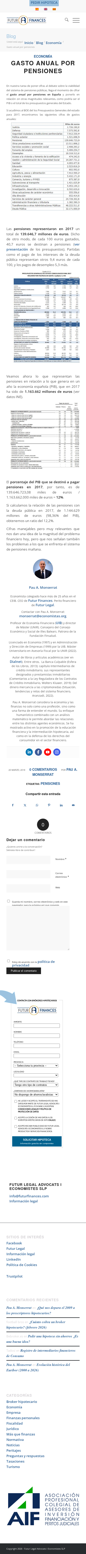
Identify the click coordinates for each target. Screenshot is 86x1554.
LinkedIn (13, 1259)
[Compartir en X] (25, 805)
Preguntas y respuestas (25, 1456)
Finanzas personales (23, 1418)
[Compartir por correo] (73, 805)
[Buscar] (65, 20)
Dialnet (16, 661)
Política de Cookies (21, 1264)
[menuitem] (44, 2)
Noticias (13, 1445)
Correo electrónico (62, 875)
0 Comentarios (43, 769)
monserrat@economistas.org (42, 616)
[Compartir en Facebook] (13, 805)
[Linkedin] (29, 752)
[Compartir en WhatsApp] (37, 805)
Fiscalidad (14, 1423)
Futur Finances (40, 600)
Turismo (13, 1466)
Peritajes (13, 1450)
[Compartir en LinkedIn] (61, 805)
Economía (43, 56)
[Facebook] (38, 752)
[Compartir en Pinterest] (49, 805)
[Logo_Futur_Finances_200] (35, 20)
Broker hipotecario (21, 1401)
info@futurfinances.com (29, 1196)
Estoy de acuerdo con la (33, 963)
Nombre (60, 859)
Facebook (14, 1243)
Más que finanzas (20, 1434)
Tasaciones (15, 1461)
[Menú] (74, 20)
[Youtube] (47, 752)
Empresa (13, 1412)
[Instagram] (56, 752)
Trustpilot (14, 1276)
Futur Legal (45, 605)
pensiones (50, 783)
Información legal (23, 1201)
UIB (59, 622)
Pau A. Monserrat (19, 1307)
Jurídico (12, 1428)
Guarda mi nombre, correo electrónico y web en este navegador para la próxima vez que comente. (40, 903)
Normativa (15, 1439)
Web (57, 887)
